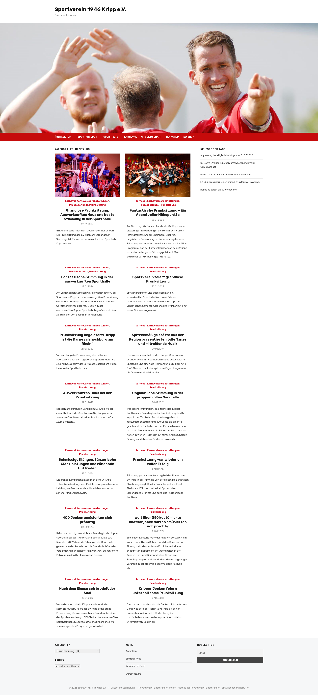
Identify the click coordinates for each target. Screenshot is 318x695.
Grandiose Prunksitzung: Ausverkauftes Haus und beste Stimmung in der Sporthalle (87, 214)
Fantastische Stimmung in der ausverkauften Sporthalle (87, 279)
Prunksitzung (97, 205)
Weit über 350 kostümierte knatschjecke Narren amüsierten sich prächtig (158, 521)
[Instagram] (249, 136)
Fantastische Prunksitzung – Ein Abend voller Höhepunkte (158, 212)
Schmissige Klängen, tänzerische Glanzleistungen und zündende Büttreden (87, 463)
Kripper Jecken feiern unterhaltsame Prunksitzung (157, 590)
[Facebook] (254, 136)
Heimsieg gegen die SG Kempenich (218, 189)
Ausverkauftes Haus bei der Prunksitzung (87, 395)
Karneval (130, 136)
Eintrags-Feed (133, 658)
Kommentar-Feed (135, 666)
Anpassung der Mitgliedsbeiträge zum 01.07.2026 (226, 155)
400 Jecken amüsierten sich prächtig (87, 519)
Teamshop (172, 136)
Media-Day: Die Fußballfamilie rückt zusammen (225, 174)
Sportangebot (87, 136)
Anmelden (131, 651)
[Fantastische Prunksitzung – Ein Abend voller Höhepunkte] (157, 175)
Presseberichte (78, 205)
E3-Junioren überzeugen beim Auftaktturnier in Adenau (230, 182)
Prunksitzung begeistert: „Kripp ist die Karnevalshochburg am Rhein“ (87, 339)
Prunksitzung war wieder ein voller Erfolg (158, 461)
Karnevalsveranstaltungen (93, 201)
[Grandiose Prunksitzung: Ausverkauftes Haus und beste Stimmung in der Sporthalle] (87, 175)
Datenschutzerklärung (123, 687)
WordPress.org (133, 673)
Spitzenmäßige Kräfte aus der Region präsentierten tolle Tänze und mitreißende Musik (157, 339)
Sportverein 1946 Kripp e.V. (90, 9)
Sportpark (110, 136)
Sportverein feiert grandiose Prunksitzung (157, 279)
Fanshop (188, 136)
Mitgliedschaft (151, 136)
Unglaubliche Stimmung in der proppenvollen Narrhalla (158, 395)
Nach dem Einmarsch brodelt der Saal (87, 590)
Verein (67, 136)
